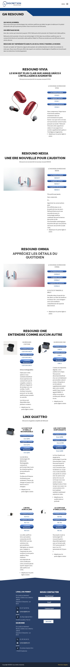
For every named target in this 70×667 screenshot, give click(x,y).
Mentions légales (63, 664)
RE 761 (59, 522)
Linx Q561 (27, 452)
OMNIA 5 (57, 286)
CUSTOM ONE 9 (27, 351)
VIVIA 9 (57, 95)
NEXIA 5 (57, 190)
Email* (49, 602)
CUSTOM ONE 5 (27, 365)
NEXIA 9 (57, 178)
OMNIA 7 (57, 280)
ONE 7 (60, 355)
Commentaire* (49, 608)
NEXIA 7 (57, 184)
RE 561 (59, 530)
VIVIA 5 (57, 107)
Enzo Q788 (60, 443)
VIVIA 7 (57, 101)
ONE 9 (60, 349)
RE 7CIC (26, 522)
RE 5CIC (26, 530)
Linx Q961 (27, 439)
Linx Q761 (27, 444)
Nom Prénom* (49, 596)
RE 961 (59, 516)
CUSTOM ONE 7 (27, 357)
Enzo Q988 (59, 437)
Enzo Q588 (59, 451)
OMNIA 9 (57, 274)
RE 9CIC (26, 516)
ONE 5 (60, 363)
